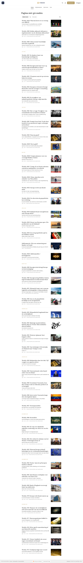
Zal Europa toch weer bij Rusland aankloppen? (32, 281)
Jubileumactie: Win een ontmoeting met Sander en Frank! (34, 244)
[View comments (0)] (32, 27)
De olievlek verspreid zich (27, 328)
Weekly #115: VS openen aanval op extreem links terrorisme (35, 77)
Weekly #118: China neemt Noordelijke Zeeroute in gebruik (34, 42)
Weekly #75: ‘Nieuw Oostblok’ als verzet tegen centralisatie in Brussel (34, 540)
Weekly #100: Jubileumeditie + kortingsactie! (31, 254)
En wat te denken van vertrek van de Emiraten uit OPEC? (34, 201)
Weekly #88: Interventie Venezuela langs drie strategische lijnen (34, 396)
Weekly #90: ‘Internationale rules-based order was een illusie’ (34, 371)
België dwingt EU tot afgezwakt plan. (30, 431)
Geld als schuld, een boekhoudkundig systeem (32, 145)
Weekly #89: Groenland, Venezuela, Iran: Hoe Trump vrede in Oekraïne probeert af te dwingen (35, 384)
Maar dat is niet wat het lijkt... (28, 488)
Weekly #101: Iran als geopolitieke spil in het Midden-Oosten (34, 233)
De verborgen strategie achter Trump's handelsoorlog (34, 114)
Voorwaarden (15, 561)
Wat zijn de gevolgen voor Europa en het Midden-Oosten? (35, 292)
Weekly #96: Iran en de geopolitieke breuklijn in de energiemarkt (33, 299)
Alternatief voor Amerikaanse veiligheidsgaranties (33, 34)
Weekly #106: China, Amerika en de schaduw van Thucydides (33, 178)
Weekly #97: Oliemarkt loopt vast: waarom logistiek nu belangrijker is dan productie (35, 289)
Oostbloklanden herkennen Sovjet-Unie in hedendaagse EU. (35, 542)
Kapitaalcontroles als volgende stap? (30, 90)
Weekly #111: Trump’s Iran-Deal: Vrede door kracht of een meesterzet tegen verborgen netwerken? (35, 123)
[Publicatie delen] (65, 3)
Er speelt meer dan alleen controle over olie (31, 302)
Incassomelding (21, 561)
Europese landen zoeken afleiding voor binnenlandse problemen (33, 467)
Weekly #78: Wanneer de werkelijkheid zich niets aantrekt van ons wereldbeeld (34, 508)
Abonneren (71, 3)
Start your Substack (38, 561)
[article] (41, 24)
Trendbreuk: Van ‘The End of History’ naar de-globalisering (35, 180)
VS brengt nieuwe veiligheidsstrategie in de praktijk (33, 398)
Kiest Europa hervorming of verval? (30, 442)
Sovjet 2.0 (24, 350)
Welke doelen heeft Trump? (28, 236)
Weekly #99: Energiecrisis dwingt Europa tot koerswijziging (35, 268)
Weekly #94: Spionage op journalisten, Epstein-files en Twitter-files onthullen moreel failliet (34, 324)
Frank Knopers (30, 25)
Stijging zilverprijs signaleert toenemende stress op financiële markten (35, 531)
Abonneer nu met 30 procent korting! (30, 257)
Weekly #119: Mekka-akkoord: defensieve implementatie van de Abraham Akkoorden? (35, 32)
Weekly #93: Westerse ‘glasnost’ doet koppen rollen (33, 336)
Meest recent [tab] (25, 17)
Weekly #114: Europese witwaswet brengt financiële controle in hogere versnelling (34, 87)
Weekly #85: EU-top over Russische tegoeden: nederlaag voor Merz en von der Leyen (35, 428)
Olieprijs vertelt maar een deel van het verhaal (32, 69)
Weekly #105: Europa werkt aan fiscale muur (34, 188)
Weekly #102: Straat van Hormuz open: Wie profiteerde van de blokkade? (35, 223)
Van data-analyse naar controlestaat (30, 58)
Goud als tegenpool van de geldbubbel (30, 520)
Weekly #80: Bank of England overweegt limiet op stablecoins (34, 486)
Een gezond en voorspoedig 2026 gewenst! (31, 407)
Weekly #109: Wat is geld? (30, 144)
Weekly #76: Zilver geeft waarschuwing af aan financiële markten (35, 528)
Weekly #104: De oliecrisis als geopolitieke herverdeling (35, 199)
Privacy (11, 561)
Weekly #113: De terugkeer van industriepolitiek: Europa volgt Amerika (34, 98)
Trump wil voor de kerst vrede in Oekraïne (31, 478)
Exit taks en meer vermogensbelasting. (30, 191)
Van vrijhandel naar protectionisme (29, 101)
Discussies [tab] (34, 17)
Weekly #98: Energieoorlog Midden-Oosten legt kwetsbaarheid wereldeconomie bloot (35, 278)
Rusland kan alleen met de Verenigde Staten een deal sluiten (35, 453)
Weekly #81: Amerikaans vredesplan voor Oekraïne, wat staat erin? (35, 475)
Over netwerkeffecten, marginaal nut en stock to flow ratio (35, 136)
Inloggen (78, 3)
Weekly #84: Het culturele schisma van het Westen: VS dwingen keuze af (35, 439)
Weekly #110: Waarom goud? (30, 135)
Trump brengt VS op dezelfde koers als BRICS (32, 24)
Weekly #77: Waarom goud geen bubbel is (34, 518)
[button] (32, 7)
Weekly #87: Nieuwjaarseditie (31, 405)
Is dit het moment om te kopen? (29, 364)
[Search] (62, 3)
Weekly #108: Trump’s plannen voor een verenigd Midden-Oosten (34, 156)
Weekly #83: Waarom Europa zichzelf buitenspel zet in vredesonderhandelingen (35, 450)
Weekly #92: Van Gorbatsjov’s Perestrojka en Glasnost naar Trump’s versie (35, 347)
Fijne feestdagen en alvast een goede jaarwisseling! (33, 419)
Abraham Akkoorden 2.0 (27, 159)
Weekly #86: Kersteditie (29, 417)
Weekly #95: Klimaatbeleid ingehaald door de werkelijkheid (35, 313)
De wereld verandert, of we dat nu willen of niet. (32, 511)
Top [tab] (30, 17)
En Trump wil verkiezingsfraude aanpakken (31, 79)
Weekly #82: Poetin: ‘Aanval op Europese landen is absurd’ (34, 463)
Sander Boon (37, 25)
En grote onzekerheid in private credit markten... (32, 270)
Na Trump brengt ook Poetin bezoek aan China (32, 170)
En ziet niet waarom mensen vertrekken (30, 497)
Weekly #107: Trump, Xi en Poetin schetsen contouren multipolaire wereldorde (35, 167)
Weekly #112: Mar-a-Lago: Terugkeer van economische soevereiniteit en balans (34, 111)
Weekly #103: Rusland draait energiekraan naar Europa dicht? (35, 212)
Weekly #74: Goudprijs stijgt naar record (34, 550)
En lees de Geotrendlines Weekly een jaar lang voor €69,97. (35, 247)
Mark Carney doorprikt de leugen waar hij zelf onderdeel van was (35, 375)
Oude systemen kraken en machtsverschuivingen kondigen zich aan (35, 339)
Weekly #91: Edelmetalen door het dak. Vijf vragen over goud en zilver (35, 361)
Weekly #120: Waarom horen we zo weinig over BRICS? (35, 21)
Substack (68, 561)
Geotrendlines (28, 248)
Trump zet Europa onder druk (28, 388)
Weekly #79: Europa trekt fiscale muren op (35, 496)
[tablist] (29, 17)
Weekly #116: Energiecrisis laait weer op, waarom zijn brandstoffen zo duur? (34, 66)
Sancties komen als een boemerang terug (31, 215)
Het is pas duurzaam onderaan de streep (31, 315)
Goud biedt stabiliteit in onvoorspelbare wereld (32, 551)
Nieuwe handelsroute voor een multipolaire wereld (33, 45)
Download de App (46, 561)
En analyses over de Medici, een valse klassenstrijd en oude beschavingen (35, 127)
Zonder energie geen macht (28, 225)
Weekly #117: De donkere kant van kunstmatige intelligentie (32, 56)
